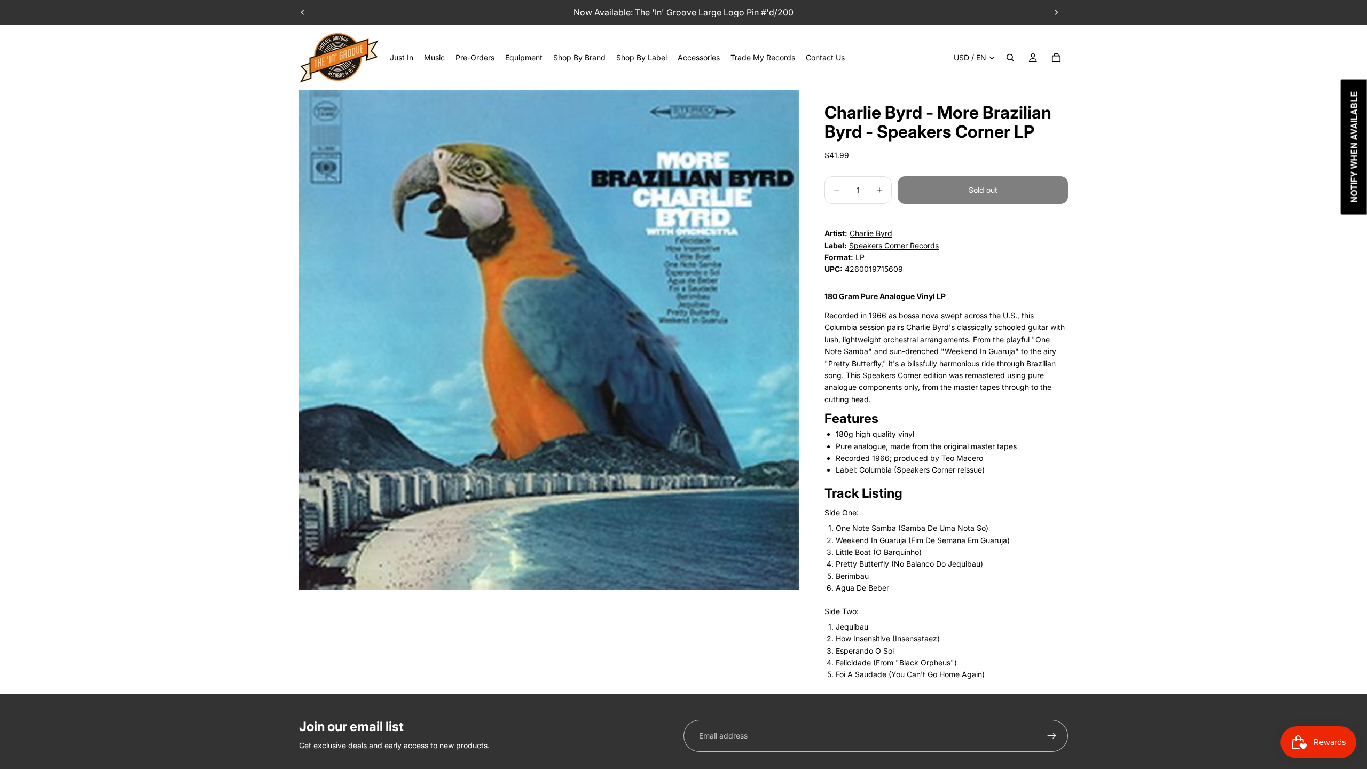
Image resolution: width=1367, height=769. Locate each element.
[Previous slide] (303, 12)
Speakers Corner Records (894, 245)
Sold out (983, 189)
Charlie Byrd (871, 233)
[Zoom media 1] (549, 340)
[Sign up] (1052, 736)
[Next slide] (1056, 12)
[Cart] (1056, 57)
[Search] (1010, 57)
